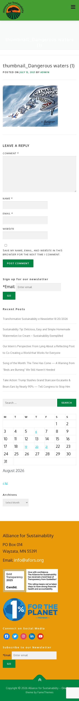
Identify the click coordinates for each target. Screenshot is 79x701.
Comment (11, 153)
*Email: (9, 286)
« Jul (5, 483)
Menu (73, 6)
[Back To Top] (39, 679)
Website (8, 228)
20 (36, 446)
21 (46, 446)
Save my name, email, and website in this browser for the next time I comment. (32, 252)
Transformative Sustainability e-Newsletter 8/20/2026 (35, 318)
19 (26, 446)
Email (8, 213)
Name (8, 198)
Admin (44, 72)
